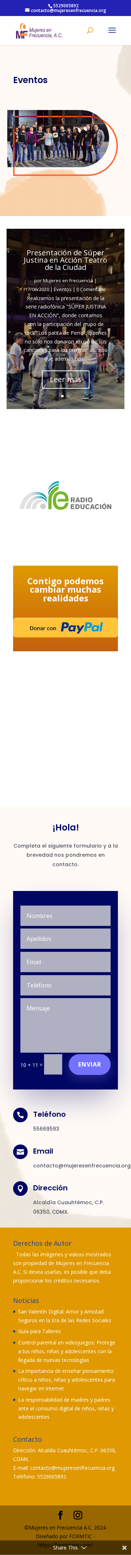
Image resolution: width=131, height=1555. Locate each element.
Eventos (63, 289)
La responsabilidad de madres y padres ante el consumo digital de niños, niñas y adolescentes (66, 1408)
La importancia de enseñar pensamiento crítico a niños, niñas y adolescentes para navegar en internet (66, 1379)
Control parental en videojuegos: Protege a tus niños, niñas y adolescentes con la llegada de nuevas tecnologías (66, 1351)
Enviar (89, 1064)
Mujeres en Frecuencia (68, 280)
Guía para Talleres (39, 1331)
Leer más (66, 379)
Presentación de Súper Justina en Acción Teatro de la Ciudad (65, 260)
